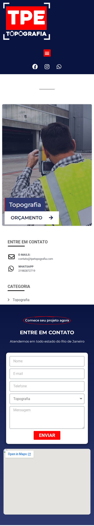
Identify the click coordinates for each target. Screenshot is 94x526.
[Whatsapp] (59, 66)
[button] (47, 53)
